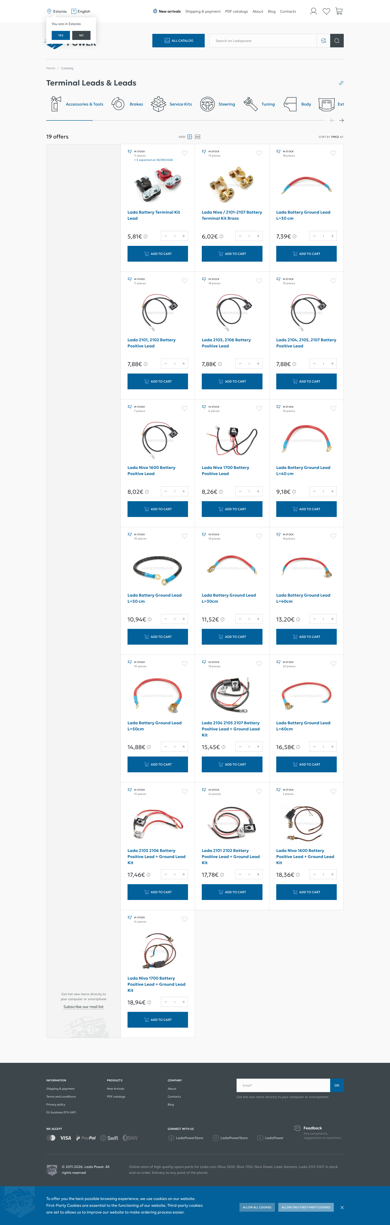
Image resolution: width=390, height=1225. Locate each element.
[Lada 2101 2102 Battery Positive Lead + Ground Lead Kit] (232, 823)
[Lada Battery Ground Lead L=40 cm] (306, 440)
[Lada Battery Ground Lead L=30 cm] (306, 185)
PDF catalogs (236, 11)
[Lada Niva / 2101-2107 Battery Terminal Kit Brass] (232, 185)
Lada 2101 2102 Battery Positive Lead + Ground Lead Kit (231, 856)
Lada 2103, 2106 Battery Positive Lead (226, 342)
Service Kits (180, 104)
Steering (226, 104)
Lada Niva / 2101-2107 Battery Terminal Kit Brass (232, 215)
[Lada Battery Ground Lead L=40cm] (306, 568)
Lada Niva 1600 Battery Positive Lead (151, 470)
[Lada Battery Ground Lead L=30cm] (232, 568)
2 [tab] (116, 120)
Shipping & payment (203, 11)
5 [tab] (255, 120)
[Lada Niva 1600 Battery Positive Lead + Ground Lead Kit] (306, 823)
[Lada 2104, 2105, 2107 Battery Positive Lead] (306, 312)
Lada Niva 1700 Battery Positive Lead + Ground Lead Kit (157, 984)
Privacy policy (55, 1104)
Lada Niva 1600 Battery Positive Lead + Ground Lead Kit (305, 856)
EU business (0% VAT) (61, 1112)
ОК (336, 1085)
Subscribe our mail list (83, 1006)
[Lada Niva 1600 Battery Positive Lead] (158, 440)
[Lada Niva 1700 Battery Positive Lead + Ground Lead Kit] (158, 951)
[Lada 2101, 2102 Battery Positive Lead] (158, 312)
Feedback (313, 1128)
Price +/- (337, 136)
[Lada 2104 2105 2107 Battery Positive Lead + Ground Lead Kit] (232, 695)
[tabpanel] (75, 105)
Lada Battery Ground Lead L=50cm (155, 725)
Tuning (268, 104)
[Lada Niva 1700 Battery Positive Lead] (232, 440)
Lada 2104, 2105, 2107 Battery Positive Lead (306, 342)
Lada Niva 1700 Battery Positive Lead (225, 470)
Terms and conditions (61, 1096)
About (258, 11)
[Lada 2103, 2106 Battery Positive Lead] (232, 312)
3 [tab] (162, 120)
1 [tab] (69, 120)
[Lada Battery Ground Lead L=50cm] (158, 695)
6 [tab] (301, 120)
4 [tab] (209, 120)
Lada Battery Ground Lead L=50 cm (155, 598)
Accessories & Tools (84, 104)
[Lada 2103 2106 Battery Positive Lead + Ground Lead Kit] (158, 823)
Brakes (136, 104)
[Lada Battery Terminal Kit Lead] (158, 185)
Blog (272, 11)
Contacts (288, 11)
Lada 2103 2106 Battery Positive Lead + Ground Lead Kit (157, 856)
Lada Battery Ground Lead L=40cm (303, 598)
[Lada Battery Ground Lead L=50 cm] (158, 568)
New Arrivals (115, 1089)
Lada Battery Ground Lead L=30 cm (303, 215)
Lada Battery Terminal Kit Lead (154, 215)
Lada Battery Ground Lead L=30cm (229, 598)
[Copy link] (339, 83)
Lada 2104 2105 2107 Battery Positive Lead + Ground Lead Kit (231, 729)
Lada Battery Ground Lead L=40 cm (303, 470)
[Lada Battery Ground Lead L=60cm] (306, 695)
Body (306, 104)
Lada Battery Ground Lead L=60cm (303, 725)
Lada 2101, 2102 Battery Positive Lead (152, 342)
